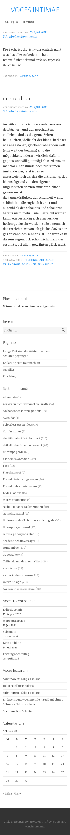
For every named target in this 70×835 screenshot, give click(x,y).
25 (44, 772)
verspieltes (10, 568)
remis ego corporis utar (18, 534)
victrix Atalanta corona (18, 575)
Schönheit (29, 264)
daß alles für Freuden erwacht (22, 445)
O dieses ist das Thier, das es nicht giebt (29, 520)
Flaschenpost (12, 472)
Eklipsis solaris (12, 609)
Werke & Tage (29, 76)
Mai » (17, 793)
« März (7, 793)
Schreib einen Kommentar (20, 36)
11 (44, 755)
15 (17, 764)
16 (26, 764)
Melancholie (11, 264)
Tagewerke (10, 554)
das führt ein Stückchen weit (21, 438)
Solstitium (9, 632)
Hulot (6, 686)
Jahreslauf (45, 260)
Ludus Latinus (12, 493)
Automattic (37, 826)
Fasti (6, 465)
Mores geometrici (14, 500)
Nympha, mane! (13, 513)
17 (35, 764)
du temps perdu (13, 452)
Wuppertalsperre (14, 620)
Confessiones (12, 431)
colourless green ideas (18, 424)
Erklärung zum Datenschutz (21, 363)
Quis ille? (8, 369)
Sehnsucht (45, 264)
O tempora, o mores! (16, 527)
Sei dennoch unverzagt (18, 541)
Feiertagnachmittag (16, 654)
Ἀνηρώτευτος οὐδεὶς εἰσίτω (19, 589)
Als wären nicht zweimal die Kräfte (26, 404)
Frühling (31, 260)
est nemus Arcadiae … (17, 459)
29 (16, 780)
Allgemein (10, 397)
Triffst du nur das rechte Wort (22, 561)
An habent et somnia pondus (22, 411)
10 (35, 755)
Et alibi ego (10, 376)
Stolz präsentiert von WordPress (23, 821)
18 (44, 764)
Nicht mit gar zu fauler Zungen (23, 507)
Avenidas (9, 418)
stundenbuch (11, 547)
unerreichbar (17, 98)
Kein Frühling (12, 643)
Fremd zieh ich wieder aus (20, 486)
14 (7, 764)
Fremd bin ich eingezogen (20, 479)
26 (53, 772)
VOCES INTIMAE (35, 10)
